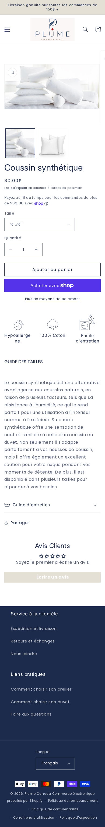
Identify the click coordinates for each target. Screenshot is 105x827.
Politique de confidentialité (55, 809)
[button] (7, 29)
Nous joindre (24, 653)
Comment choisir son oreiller (41, 689)
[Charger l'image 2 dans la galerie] (52, 143)
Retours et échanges (33, 641)
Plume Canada (38, 794)
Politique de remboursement (73, 801)
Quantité (12, 238)
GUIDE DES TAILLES (23, 361)
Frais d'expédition (18, 188)
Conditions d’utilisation (34, 817)
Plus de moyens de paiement (52, 299)
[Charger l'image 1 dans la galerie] (20, 143)
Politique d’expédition (78, 817)
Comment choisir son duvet (40, 702)
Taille (9, 213)
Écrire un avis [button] (52, 577)
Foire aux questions (31, 714)
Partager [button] (20, 522)
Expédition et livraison (34, 628)
